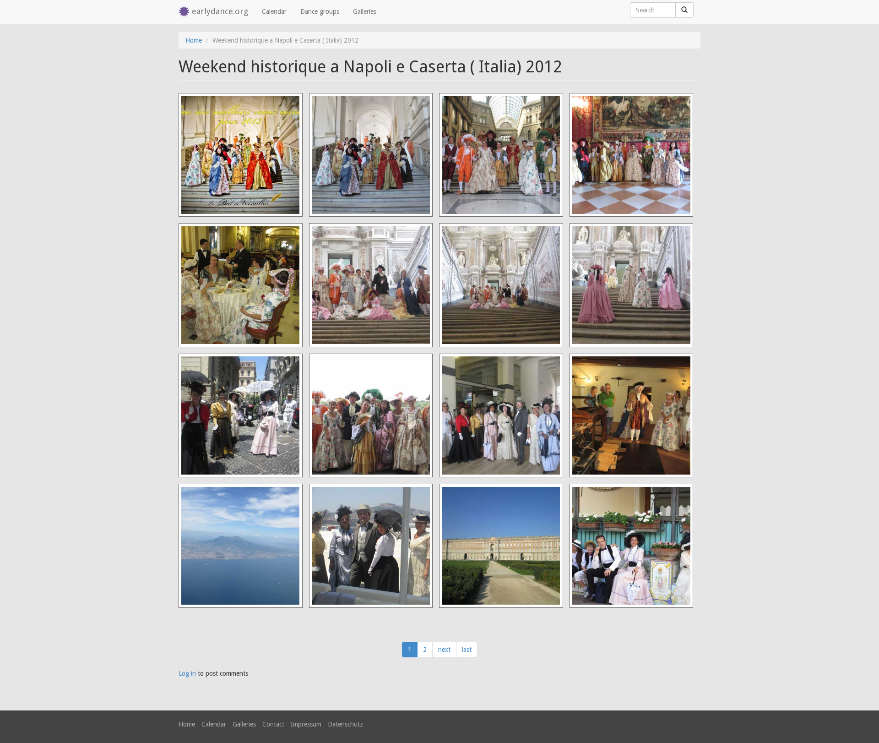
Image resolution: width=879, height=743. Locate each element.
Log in (187, 673)
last (467, 649)
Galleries (364, 11)
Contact (273, 724)
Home (193, 40)
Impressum (306, 724)
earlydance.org (220, 11)
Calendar (274, 11)
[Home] (185, 12)
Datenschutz (345, 724)
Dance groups (319, 11)
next (444, 649)
